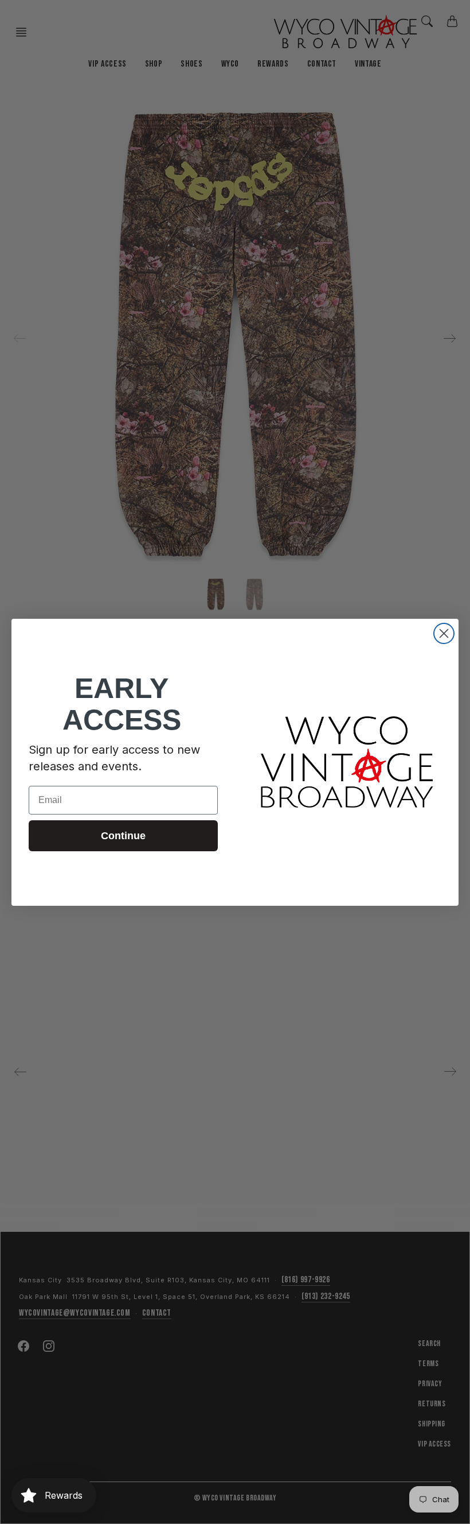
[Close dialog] (444, 633)
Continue (123, 836)
